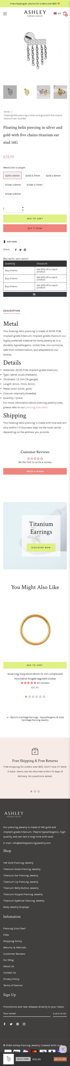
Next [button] (64, 92)
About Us (8, 966)
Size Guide (12, 242)
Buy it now (35, 228)
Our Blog (8, 959)
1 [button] (26, 697)
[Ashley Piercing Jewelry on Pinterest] (17, 1024)
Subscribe (60, 1014)
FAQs (6, 934)
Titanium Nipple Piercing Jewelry (22, 894)
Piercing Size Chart (14, 928)
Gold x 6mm (12, 175)
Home (7, 111)
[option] (35, 648)
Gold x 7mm (33, 175)
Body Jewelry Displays (16, 907)
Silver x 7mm (34, 184)
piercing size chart (36, 407)
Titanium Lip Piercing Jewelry (20, 881)
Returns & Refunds (14, 947)
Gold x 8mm (53, 175)
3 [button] (33, 697)
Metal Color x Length (14, 167)
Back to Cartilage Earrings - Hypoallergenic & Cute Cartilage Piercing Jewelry (37, 718)
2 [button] (29, 697)
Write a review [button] (35, 471)
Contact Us (9, 972)
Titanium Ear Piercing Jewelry (20, 875)
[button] (58, 13)
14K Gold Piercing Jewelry (18, 862)
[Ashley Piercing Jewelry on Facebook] (4, 1024)
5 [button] (40, 697)
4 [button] (37, 697)
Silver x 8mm (13, 193)
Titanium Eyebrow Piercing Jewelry (23, 900)
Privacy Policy (11, 979)
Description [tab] (11, 310)
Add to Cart (60, 1059)
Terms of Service (12, 985)
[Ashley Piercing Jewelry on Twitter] (11, 1024)
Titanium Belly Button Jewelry (20, 887)
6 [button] (44, 697)
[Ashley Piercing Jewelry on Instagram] (24, 1024)
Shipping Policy (12, 941)
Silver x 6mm (13, 184)
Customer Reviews (14, 953)
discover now (41, 547)
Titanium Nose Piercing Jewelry (21, 869)
